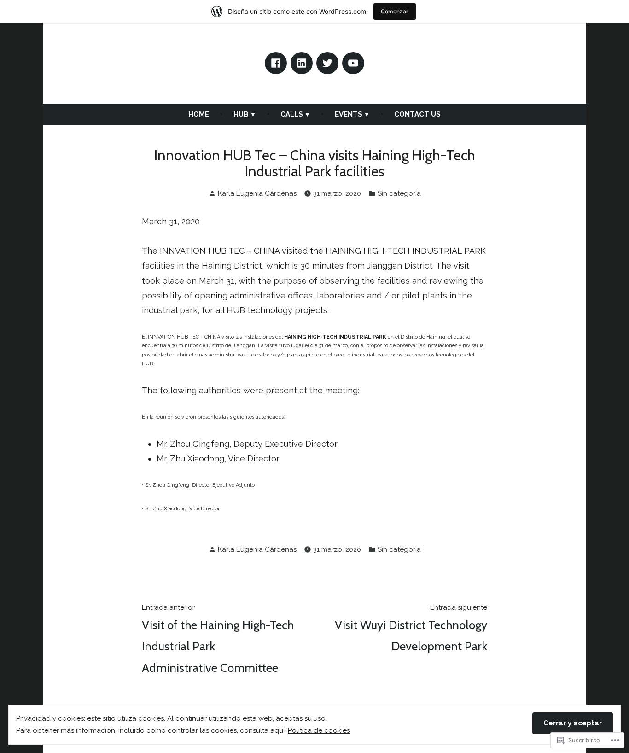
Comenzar (394, 11)
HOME (198, 114)
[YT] (353, 63)
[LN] (302, 63)
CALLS (291, 114)
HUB (241, 114)
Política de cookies (319, 730)
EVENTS (348, 114)
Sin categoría (399, 193)
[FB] (276, 63)
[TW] (327, 63)
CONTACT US (417, 114)
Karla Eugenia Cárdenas (257, 193)
